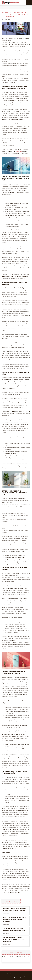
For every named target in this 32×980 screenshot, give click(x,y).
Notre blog (24, 977)
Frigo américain (12, 974)
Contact (17, 977)
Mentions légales (9, 977)
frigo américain (18, 151)
